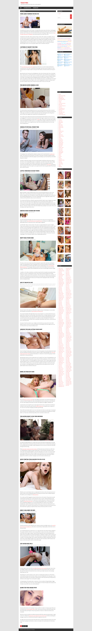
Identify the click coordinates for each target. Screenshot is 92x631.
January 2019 (61, 346)
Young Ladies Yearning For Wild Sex (29, 14)
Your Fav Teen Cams (62, 114)
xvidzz (38, 119)
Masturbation (38, 285)
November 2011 (68, 323)
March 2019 (61, 343)
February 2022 (61, 307)
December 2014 (68, 279)
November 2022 (61, 297)
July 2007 (67, 385)
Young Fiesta (61, 113)
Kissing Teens (28, 285)
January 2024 (61, 280)
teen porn (59, 47)
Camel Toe (60, 132)
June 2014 (67, 285)
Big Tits (60, 123)
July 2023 (60, 287)
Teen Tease (28, 286)
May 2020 (60, 329)
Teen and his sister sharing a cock (29, 85)
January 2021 (61, 321)
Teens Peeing (61, 163)
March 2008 (68, 377)
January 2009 (68, 365)
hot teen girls (59, 43)
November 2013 (68, 294)
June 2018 (60, 353)
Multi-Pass (60, 146)
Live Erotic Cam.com (62, 103)
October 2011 (68, 324)
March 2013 (68, 304)
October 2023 (61, 284)
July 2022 (60, 300)
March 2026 (61, 268)
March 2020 (61, 332)
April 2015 (68, 274)
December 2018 (61, 347)
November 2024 (61, 274)
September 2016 (61, 373)
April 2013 (68, 303)
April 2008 (68, 376)
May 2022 (60, 303)
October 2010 (68, 338)
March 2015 (68, 275)
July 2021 (60, 314)
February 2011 (68, 333)
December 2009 (68, 351)
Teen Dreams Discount (27, 7)
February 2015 (68, 277)
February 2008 (68, 378)
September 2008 (69, 370)
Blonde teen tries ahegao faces (28, 587)
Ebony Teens (61, 134)
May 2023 (60, 289)
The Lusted (60, 110)
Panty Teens (42, 285)
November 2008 (68, 367)
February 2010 (68, 348)
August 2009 (68, 356)
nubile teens (66, 44)
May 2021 (60, 317)
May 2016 (60, 378)
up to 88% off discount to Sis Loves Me (40, 568)
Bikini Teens (61, 124)
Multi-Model (61, 144)
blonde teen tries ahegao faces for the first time (37, 615)
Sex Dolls (50, 285)
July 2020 (60, 327)
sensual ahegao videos (31, 609)
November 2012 (68, 309)
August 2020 (61, 326)
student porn (52, 154)
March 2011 (68, 332)
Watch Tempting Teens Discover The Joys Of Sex (32, 459)
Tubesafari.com (35, 7)
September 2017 (61, 362)
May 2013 (67, 302)
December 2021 (61, 309)
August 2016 (61, 375)
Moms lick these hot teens (27, 372)
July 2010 (67, 342)
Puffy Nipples (61, 152)
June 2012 (67, 316)
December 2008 (68, 366)
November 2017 (61, 360)
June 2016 (60, 377)
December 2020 (61, 322)
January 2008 (68, 380)
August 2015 (68, 269)
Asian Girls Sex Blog (62, 95)
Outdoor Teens (61, 147)
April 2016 (60, 380)
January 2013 (68, 307)
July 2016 (60, 376)
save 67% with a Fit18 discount (37, 311)
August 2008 (68, 371)
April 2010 (68, 346)
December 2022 (61, 295)
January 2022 (61, 308)
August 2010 (68, 341)
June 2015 (67, 272)
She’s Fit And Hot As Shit (26, 282)
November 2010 (68, 337)
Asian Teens (61, 121)
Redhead (60, 153)
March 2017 (61, 367)
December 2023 (61, 282)
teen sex (63, 47)
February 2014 (68, 290)
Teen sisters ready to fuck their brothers (31, 416)
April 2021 (60, 318)
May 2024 (60, 277)
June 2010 (67, 343)
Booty (60, 128)
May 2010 (67, 344)
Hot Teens (24, 285)
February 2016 (61, 382)
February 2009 (68, 363)
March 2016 (61, 381)
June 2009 (67, 358)
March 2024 (61, 278)
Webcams (60, 166)
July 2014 (67, 284)
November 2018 (61, 348)
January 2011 (68, 334)
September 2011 (69, 326)
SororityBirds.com (62, 108)
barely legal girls (68, 38)
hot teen (69, 41)
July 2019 (60, 338)
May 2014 (67, 287)
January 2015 (68, 278)
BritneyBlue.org (61, 98)
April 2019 (60, 342)
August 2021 (61, 313)
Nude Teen (60, 104)
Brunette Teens (61, 131)
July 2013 (67, 299)
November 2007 (68, 382)
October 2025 (61, 269)
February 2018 (61, 357)
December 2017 (61, 358)
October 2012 (68, 311)
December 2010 (68, 336)
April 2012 (68, 318)
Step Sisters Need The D (26, 543)
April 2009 (68, 361)
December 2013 (68, 293)
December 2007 (68, 381)
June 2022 (60, 302)
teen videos (66, 47)
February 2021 (61, 319)
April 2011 (68, 331)
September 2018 (61, 351)
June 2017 (60, 365)
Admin (30, 86)
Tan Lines (60, 161)
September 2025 (61, 270)
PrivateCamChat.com (62, 105)
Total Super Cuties (62, 112)
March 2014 (68, 289)
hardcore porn (60, 41)
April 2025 (60, 273)
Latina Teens (61, 141)
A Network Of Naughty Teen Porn (28, 47)
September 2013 (69, 297)
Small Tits (53, 285)
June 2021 (60, 316)
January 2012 (68, 321)
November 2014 (68, 280)
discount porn (60, 40)
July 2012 (67, 314)
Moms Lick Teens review (28, 399)
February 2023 (61, 293)
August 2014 (68, 283)
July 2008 (67, 372)
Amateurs (34, 283)
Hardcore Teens (33, 48)
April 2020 (60, 331)
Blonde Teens (43, 283)
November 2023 (61, 283)
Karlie (29, 15)
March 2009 (68, 362)
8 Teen (60, 94)
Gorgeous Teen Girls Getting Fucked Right (31, 329)
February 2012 (68, 319)
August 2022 (61, 299)
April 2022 (60, 304)
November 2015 (61, 386)
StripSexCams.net (61, 109)
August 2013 (68, 298)
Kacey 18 (60, 100)
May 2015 (67, 273)
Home (21, 7)
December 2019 (61, 333)
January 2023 (61, 294)
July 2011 (67, 328)
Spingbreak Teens (23, 286)
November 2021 (61, 311)
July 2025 (60, 272)
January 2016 (61, 383)
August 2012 (68, 313)
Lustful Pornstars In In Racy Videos (29, 171)
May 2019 (60, 341)
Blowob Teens (47, 283)
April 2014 (68, 288)
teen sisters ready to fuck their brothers (29, 449)
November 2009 (68, 352)
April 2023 (60, 290)
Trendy (30, 283)
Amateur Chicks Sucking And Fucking (30, 211)
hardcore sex (65, 41)
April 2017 (60, 366)
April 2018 (60, 356)
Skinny (60, 157)
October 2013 (68, 295)
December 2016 (61, 371)
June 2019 (60, 339)
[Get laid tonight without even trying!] (64, 33)
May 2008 (67, 375)
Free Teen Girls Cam (62, 99)
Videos (33, 86)
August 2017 (61, 363)
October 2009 (68, 353)
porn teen (49, 164)
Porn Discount (64, 46)
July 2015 (67, 270)
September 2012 (69, 312)
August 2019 (61, 337)
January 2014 (68, 292)
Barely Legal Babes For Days (27, 510)
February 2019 (61, 344)
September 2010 (69, 339)
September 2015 (69, 268)
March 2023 (61, 292)
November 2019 (61, 334)
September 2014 (69, 282)
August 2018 (61, 352)
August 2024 (61, 275)
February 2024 (61, 279)
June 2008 (67, 373)
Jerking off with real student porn (29, 127)
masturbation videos (60, 44)
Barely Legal (33, 15)
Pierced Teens (61, 151)
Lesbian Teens (33, 285)
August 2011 (68, 327)
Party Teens (46, 285)
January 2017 (61, 370)
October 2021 (61, 312)
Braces (51, 283)
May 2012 (67, 317)
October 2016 (61, 372)
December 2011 (68, 322)
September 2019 (61, 336)
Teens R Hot (24, 3)
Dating (60, 133)
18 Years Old (59, 38)
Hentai (60, 137)
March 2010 (68, 347)
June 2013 (67, 300)
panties (61, 46)
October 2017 (61, 361)
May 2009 (67, 360)
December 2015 (61, 385)
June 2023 (60, 288)
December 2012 (68, 308)
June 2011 (67, 329)
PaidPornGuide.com (39, 406)
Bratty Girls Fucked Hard (27, 238)
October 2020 (61, 324)
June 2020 (60, 328)
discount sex (65, 40)
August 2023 (61, 285)
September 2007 (69, 383)
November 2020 (61, 323)
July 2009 (67, 357)
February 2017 (61, 368)
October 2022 (61, 298)
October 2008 (68, 368)
